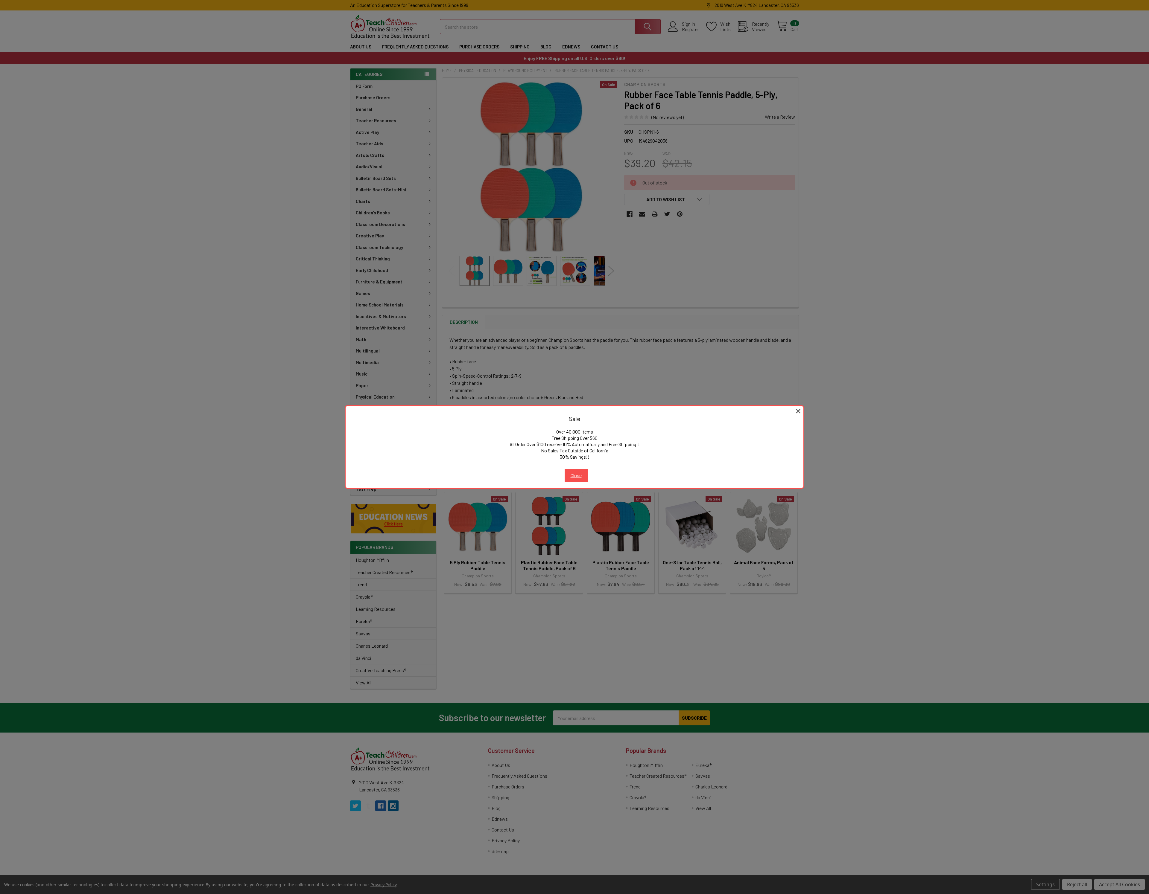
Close (576, 475)
